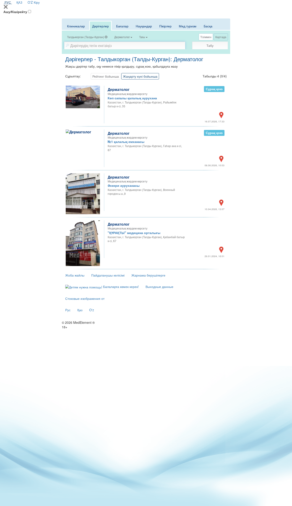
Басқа (208, 26)
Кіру (37, 2)
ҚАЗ (19, 2)
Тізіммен (205, 37)
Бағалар (122, 26)
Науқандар (144, 26)
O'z (91, 310)
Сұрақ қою (214, 89)
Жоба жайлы (74, 275)
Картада (220, 37)
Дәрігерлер (100, 26)
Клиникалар (76, 26)
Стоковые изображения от (84, 298)
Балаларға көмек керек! (120, 286)
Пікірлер (165, 26)
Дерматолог (119, 89)
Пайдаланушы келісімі (108, 275)
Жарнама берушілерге (148, 275)
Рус (67, 310)
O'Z (30, 2)
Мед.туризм (187, 26)
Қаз (79, 310)
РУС (8, 2)
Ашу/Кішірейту (15, 11)
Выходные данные (159, 286)
